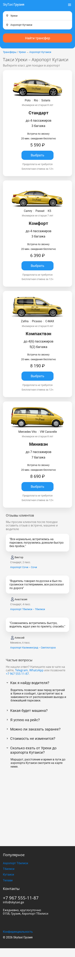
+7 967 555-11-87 (17, 674)
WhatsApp (36, 670)
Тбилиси (8, 869)
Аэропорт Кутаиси (40, 52)
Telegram (21, 670)
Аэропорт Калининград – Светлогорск (33, 647)
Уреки (22, 52)
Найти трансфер (37, 38)
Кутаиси (8, 874)
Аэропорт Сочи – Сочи (23, 567)
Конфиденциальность (18, 931)
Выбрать (37, 155)
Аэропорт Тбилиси (15, 863)
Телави (8, 880)
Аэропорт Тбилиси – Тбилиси (27, 609)
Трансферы (9, 52)
